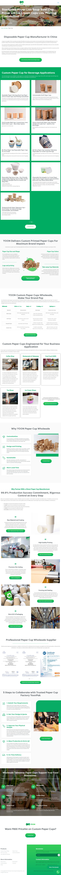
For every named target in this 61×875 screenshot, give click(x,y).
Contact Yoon (30, 835)
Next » (32, 222)
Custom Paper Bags (5, 851)
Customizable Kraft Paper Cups (41, 95)
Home (2, 28)
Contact (14, 863)
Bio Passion (15, 861)
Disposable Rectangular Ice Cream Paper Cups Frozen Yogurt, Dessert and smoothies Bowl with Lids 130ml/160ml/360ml (45, 179)
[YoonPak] (22, 2)
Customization (4, 863)
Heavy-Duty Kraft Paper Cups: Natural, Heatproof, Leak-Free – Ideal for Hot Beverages (44, 124)
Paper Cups (15, 851)
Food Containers (16, 852)
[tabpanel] (30, 320)
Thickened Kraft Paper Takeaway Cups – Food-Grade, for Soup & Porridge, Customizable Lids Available (14, 209)
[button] (30, 60)
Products (3, 849)
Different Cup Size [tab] (18, 306)
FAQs (2, 864)
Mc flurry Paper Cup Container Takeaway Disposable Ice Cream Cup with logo (44, 150)
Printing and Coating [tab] (39, 306)
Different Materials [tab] (4, 306)
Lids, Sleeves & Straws (5, 854)
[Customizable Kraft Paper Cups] (45, 86)
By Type (5, 28)
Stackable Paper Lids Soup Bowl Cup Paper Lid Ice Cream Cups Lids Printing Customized (15, 96)
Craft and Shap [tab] (28, 306)
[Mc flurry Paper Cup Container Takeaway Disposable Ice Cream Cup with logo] (45, 141)
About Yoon (3, 861)
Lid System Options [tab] (52, 306)
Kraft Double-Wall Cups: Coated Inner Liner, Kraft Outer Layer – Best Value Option (15, 123)
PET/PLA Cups (4, 852)
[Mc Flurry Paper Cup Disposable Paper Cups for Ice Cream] (15, 141)
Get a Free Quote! (54, 867)
